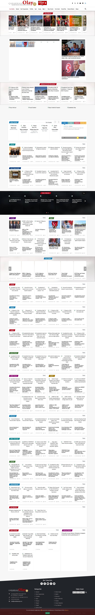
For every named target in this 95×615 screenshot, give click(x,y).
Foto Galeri (57, 9)
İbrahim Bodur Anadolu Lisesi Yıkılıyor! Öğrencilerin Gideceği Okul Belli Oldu (14, 98)
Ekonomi (57, 596)
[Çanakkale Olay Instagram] (50, 583)
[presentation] (10, 23)
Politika (31, 9)
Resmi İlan (63, 9)
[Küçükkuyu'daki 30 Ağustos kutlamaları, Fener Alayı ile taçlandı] (41, 91)
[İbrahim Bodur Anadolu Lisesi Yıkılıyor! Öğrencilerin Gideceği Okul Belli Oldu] (15, 91)
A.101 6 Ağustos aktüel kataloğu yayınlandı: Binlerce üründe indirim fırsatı (27, 275)
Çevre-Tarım (39, 607)
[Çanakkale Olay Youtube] (47, 583)
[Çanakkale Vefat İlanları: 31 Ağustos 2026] (67, 91)
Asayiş (39, 9)
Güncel (17, 9)
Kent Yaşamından (24, 9)
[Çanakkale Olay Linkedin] (53, 583)
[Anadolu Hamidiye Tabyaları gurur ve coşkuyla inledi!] (80, 266)
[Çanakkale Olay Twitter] (41, 583)
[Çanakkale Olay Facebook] (44, 583)
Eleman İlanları (71, 9)
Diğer (43, 9)
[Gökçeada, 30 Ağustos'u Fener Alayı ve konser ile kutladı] (80, 91)
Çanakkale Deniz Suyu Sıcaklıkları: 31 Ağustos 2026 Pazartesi (65, 29)
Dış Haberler (58, 605)
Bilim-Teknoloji (58, 598)
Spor (36, 9)
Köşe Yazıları (50, 9)
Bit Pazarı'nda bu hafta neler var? (39, 274)
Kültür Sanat (58, 592)
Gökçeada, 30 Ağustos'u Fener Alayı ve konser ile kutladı (39, 29)
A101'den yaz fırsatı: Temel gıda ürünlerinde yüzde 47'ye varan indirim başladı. (66, 275)
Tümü (83, 144)
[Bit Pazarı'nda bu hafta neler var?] (41, 266)
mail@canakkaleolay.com (16, 601)
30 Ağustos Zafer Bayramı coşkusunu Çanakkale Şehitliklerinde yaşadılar (26, 29)
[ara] (86, 592)
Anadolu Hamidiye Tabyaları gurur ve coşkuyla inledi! (79, 275)
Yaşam (37, 603)
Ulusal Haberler (59, 603)
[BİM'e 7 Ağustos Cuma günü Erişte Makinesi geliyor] (15, 266)
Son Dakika (11, 9)
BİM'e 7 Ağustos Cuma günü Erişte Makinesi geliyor (13, 275)
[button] (47, 212)
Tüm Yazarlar (49, 122)
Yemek (57, 600)
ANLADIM (47, 613)
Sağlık (37, 605)
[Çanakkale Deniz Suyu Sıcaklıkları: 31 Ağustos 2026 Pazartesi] (54, 91)
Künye (77, 9)
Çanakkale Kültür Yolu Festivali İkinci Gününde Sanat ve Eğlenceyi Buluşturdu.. (13, 29)
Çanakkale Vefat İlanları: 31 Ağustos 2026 (78, 29)
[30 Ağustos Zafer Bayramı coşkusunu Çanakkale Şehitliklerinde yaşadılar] (28, 91)
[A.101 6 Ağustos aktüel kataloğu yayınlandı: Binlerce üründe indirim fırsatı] (28, 266)
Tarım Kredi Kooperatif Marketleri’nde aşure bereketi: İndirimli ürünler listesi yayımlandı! (53, 275)
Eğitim (56, 594)
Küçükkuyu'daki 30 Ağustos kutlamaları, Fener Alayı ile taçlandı (52, 29)
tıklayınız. (67, 610)
